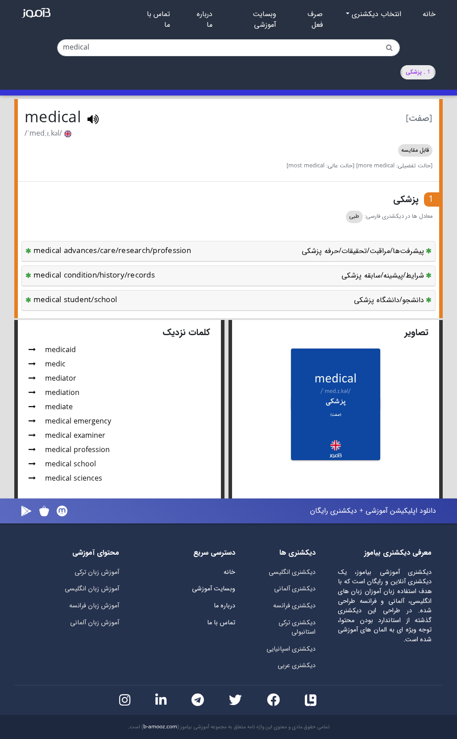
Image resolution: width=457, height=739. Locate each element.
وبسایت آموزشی (264, 19)
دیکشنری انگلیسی (292, 572)
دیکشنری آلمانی (295, 589)
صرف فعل (315, 19)
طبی (354, 216)
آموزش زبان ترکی (97, 572)
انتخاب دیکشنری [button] (375, 14)
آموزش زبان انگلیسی (92, 589)
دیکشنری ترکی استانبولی (297, 628)
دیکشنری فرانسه (294, 606)
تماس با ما (158, 19)
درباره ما (204, 19)
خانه (429, 14)
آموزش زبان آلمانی (94, 623)
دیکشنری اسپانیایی (291, 649)
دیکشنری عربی (297, 665)
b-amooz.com (160, 727)
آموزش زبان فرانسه (94, 606)
